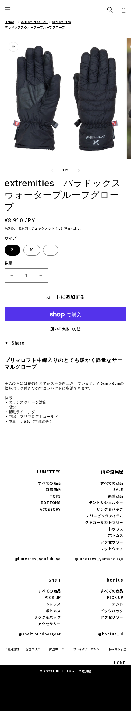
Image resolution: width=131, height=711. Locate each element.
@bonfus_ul (110, 634)
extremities (61, 22)
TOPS (55, 496)
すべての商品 (49, 483)
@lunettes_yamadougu (99, 559)
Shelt (54, 580)
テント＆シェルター (106, 503)
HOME (120, 663)
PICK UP (52, 597)
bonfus (115, 580)
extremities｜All (34, 22)
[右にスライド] (79, 170)
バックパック (111, 611)
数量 (9, 263)
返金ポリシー (34, 649)
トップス (115, 529)
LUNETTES (49, 472)
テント (117, 604)
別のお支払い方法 (65, 329)
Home (9, 22)
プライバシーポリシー (88, 649)
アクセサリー (111, 542)
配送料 (23, 228)
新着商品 (53, 490)
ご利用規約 (12, 649)
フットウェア (111, 549)
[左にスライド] (52, 170)
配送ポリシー (58, 649)
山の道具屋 (112, 472)
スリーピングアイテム (104, 516)
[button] (7, 9)
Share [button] (18, 343)
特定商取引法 (117, 649)
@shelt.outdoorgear (39, 634)
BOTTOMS (51, 503)
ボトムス (115, 535)
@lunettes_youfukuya (37, 559)
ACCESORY (50, 509)
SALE (118, 490)
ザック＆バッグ (110, 509)
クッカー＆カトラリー (104, 522)
